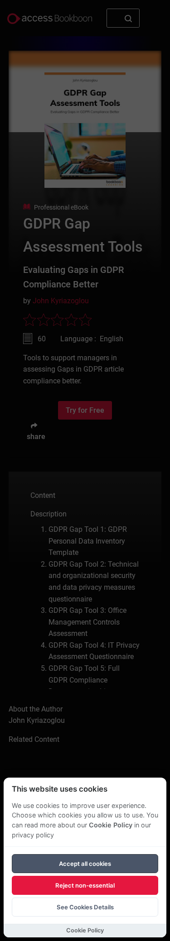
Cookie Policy (110, 825)
